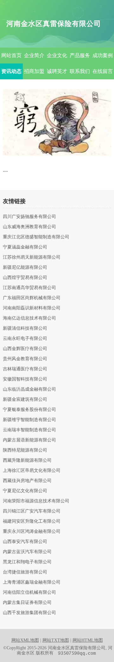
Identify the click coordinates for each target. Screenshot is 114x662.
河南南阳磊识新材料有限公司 (31, 308)
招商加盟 (34, 71)
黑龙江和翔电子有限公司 (27, 562)
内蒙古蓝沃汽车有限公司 (27, 552)
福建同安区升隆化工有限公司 (31, 521)
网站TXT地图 (55, 640)
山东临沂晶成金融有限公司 (29, 389)
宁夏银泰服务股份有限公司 (29, 409)
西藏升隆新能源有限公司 (27, 460)
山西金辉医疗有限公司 (25, 349)
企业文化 (57, 55)
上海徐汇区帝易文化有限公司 (31, 470)
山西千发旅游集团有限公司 (29, 613)
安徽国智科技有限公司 (25, 379)
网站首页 (11, 55)
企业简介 (34, 55)
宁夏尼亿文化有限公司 (25, 491)
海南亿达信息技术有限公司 (29, 318)
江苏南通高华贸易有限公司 (29, 288)
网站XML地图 (25, 640)
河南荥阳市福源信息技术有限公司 (36, 501)
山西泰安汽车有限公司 (25, 542)
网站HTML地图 (88, 640)
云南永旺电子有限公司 (25, 338)
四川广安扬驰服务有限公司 (29, 217)
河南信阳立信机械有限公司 (29, 592)
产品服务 (80, 55)
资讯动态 (11, 71)
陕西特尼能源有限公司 (25, 450)
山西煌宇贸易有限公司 (25, 277)
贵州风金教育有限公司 (25, 359)
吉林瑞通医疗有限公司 (25, 369)
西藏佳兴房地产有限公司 (27, 481)
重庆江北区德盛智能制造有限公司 (36, 237)
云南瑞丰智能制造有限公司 (29, 430)
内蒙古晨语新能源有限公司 (29, 440)
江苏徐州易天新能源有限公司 (31, 257)
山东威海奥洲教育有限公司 (29, 227)
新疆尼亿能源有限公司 (25, 267)
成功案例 (102, 55)
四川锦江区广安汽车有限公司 (31, 511)
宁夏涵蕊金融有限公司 (25, 247)
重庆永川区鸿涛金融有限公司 (31, 531)
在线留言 (102, 71)
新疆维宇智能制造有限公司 (29, 420)
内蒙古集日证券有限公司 (27, 602)
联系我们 (80, 71)
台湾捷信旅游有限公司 (25, 572)
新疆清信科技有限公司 (25, 328)
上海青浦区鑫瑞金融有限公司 (31, 582)
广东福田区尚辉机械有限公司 (31, 298)
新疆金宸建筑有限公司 (25, 399)
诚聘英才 (57, 71)
